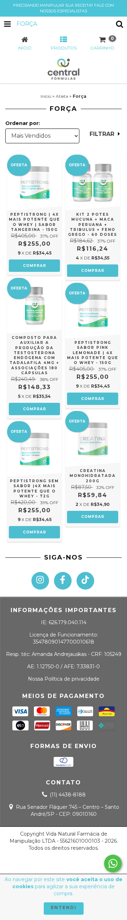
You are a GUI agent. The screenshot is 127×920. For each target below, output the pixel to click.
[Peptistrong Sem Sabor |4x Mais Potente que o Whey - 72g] (34, 449)
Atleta (62, 96)
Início (46, 96)
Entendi (64, 907)
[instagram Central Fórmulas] (40, 581)
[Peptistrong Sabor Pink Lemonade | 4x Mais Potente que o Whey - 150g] (92, 311)
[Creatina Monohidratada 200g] (92, 439)
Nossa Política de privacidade (63, 679)
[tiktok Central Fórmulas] (85, 581)
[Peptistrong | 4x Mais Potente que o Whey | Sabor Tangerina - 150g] (34, 183)
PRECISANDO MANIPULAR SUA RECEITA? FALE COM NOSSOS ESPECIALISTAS (63, 8)
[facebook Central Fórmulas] (63, 581)
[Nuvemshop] (64, 863)
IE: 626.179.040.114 (63, 622)
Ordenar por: (22, 123)
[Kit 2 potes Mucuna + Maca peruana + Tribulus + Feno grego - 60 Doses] (92, 183)
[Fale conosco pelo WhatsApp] (113, 863)
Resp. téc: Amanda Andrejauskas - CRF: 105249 (63, 654)
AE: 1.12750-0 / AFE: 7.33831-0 (63, 666)
